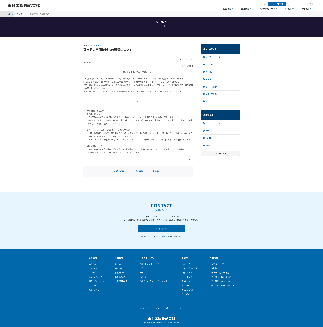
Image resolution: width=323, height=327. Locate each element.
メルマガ (209, 101)
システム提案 (94, 268)
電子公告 (185, 285)
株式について (187, 281)
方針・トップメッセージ (149, 264)
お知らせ (97, 45)
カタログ (92, 272)
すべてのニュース (213, 57)
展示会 (208, 79)
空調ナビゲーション (96, 281)
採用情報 (213, 268)
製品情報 (209, 71)
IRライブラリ (187, 277)
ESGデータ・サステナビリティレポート (155, 281)
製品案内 (92, 264)
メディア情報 (211, 94)
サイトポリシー (145, 308)
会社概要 (118, 268)
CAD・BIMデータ (95, 277)
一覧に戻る (138, 171)
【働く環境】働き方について (221, 281)
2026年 (209, 130)
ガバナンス (144, 277)
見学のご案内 (120, 277)
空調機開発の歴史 (122, 281)
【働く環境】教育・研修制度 (221, 277)
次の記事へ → (157, 171)
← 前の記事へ (120, 171)
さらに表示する (220, 153)
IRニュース (186, 264)
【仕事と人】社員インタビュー (222, 285)
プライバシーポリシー (164, 308)
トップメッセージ (217, 264)
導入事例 (92, 285)
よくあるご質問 (188, 289)
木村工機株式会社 (24, 5)
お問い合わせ (277, 3)
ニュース (262, 3)
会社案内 (118, 264)
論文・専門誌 (211, 86)
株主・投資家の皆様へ (190, 268)
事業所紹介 (119, 272)
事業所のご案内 (164, 236)
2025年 (209, 138)
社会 (141, 272)
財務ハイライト (188, 272)
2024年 (209, 145)
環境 (141, 268)
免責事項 (185, 294)
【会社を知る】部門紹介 (219, 272)
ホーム (11, 14)
